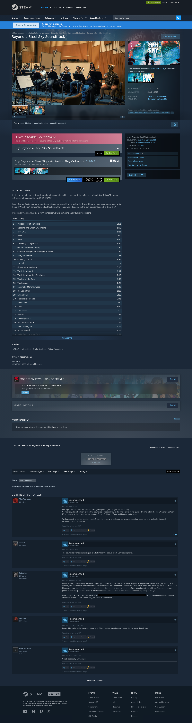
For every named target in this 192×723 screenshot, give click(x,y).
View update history (136, 157)
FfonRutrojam (25, 499)
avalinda (22, 618)
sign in (164, 3)
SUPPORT (81, 7)
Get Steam (159, 698)
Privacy (134, 698)
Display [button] (82, 472)
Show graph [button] (171, 472)
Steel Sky (140, 145)
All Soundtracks (18, 33)
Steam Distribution (95, 711)
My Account (160, 711)
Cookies (134, 711)
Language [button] (52, 472)
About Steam (93, 698)
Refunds (134, 716)
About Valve (117, 698)
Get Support (160, 707)
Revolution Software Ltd (157, 96)
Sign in (16, 123)
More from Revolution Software (42, 379)
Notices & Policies (138, 707)
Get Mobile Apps (162, 702)
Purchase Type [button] (36, 472)
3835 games (23, 651)
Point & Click (165, 113)
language (173, 3)
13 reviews (22, 502)
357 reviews (23, 621)
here (54, 427)
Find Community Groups (137, 165)
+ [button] (172, 113)
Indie (146, 113)
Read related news (135, 161)
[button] (16, 18)
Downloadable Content (76, 33)
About (70, 7)
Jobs (114, 702)
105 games (23, 576)
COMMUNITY (57, 7)
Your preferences (173, 447)
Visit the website (135, 153)
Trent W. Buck (25, 649)
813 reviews (23, 654)
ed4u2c (22, 543)
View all (176, 419)
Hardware (116, 707)
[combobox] (144, 17)
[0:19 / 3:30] (68, 73)
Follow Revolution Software (41, 385)
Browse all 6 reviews (95, 681)
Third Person (154, 113)
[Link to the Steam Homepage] (22, 9)
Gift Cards (92, 716)
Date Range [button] (68, 472)
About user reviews (157, 447)
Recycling (116, 711)
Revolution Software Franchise (37, 33)
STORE (44, 7)
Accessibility (136, 702)
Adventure (138, 113)
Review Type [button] (18, 472)
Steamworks (93, 707)
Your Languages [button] (26, 480)
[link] (93, 179)
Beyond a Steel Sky (58, 33)
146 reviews (23, 578)
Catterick (23, 573)
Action (131, 113)
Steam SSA (93, 702)
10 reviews (22, 545)
